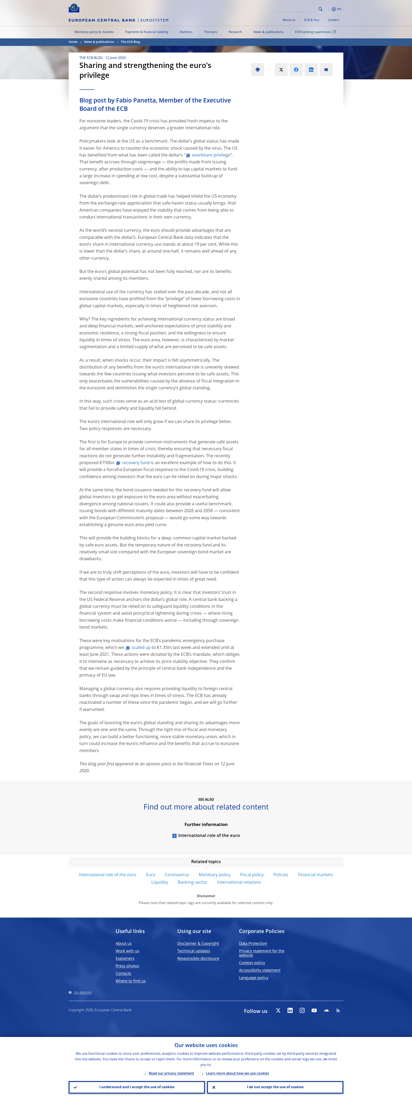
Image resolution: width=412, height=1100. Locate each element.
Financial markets (315, 875)
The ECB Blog (130, 42)
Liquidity (159, 882)
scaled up (141, 648)
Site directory (82, 992)
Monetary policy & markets (94, 32)
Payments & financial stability (146, 32)
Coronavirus (177, 875)
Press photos (127, 966)
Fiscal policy (252, 875)
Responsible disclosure (198, 959)
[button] (328, 9)
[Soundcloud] (326, 1010)
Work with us (127, 951)
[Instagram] (302, 1010)
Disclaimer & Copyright (198, 944)
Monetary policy (214, 875)
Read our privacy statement (171, 1073)
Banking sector (192, 882)
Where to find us (131, 981)
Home (73, 42)
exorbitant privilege (211, 155)
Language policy (253, 978)
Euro (150, 875)
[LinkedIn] (290, 1010)
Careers (333, 20)
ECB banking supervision (313, 32)
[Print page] (257, 69)
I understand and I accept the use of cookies (136, 1087)
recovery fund (136, 463)
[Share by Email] (326, 69)
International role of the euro (209, 836)
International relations (239, 882)
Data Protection (253, 944)
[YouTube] (314, 1010)
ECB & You (311, 20)
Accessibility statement (259, 970)
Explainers (125, 959)
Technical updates (193, 951)
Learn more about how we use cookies (237, 1073)
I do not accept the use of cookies (275, 1087)
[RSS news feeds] (338, 1010)
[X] (278, 1010)
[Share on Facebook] (296, 69)
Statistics (186, 32)
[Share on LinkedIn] (311, 69)
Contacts (123, 974)
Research (235, 32)
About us (288, 20)
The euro (210, 32)
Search (320, 9)
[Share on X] (281, 69)
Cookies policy (252, 963)
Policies (280, 875)
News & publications (268, 32)
